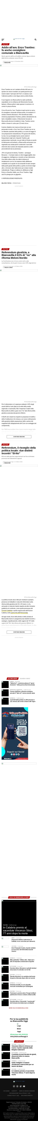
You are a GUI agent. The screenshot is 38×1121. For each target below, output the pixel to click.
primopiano (17, 183)
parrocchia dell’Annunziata (19, 612)
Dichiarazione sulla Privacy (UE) (19, 1093)
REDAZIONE (7, 62)
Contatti (14, 1091)
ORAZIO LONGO (8, 267)
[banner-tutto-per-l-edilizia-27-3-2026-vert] (15, 759)
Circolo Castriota (7, 610)
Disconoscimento (27, 1095)
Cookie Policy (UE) (13, 1095)
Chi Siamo (6, 1091)
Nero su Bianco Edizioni (27, 1091)
